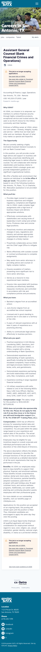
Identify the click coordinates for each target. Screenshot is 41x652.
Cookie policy (26, 587)
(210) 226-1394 (7, 619)
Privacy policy (15, 587)
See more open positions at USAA (20, 567)
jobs (2, 37)
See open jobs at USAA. (17, 76)
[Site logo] (6, 3)
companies (10, 37)
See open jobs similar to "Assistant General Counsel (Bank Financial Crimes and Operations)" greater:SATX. (21, 82)
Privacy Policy (12, 646)
